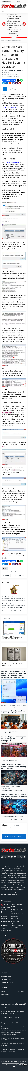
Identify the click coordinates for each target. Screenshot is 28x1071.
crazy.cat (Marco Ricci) (8, 595)
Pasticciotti (21, 991)
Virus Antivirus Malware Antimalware (13, 40)
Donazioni (5, 904)
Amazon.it (3, 991)
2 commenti (13, 732)
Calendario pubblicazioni (4, 917)
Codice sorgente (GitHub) (6, 929)
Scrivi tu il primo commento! (14, 836)
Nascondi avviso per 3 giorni (14, 35)
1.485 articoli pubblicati (8, 596)
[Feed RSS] (5, 856)
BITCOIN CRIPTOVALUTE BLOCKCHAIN (10, 786)
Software (21, 575)
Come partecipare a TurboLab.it (9, 1023)
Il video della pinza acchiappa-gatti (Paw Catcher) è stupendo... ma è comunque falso (13, 739)
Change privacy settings (7, 982)
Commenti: (19, 70)
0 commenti (19, 707)
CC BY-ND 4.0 (19, 1065)
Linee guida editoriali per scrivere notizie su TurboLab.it (13, 712)
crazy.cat (10, 70)
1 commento (13, 760)
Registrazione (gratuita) (5, 908)
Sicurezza (6, 575)
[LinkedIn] (24, 856)
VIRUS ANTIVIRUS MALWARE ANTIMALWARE (12, 816)
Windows (14, 575)
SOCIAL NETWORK (5, 759)
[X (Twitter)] (18, 856)
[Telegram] (11, 856)
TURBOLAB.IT (4, 731)
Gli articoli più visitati (17, 914)
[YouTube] (8, 856)
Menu (3, 11)
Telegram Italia (5, 994)
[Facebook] (14, 856)
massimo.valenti (9, 707)
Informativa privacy (6, 976)
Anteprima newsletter (4, 913)
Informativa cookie (6, 979)
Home (2, 40)
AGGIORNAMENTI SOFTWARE (8, 705)
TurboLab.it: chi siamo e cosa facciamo (11, 1008)
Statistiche (5, 925)
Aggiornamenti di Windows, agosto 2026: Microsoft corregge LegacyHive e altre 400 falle (14, 796)
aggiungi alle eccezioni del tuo (14, 16)
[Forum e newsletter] (2, 856)
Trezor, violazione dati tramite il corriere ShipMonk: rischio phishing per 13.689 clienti (13, 767)
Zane (6, 732)
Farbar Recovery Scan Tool (10, 107)
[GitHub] (21, 856)
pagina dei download (13, 162)
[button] (14, 89)
